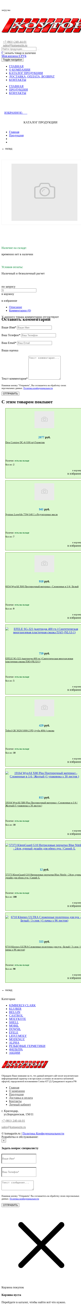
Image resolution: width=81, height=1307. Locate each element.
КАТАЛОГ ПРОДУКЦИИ (26, 73)
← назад (7, 148)
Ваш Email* (9, 342)
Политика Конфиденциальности (43, 1133)
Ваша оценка (10, 350)
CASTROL (16, 1015)
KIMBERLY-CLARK (22, 1005)
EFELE (13, 1032)
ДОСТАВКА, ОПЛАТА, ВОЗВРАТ (32, 76)
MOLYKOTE (17, 1019)
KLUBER (15, 1008)
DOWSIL (15, 1029)
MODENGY (17, 1039)
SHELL (14, 1022)
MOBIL (14, 1025)
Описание (15, 307)
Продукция (16, 135)
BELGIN (14, 1012)
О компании (17, 1091)
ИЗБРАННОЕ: (15, 112)
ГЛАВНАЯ (16, 66)
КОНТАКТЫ (17, 79)
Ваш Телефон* (11, 335)
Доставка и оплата (21, 1097)
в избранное (9, 300)
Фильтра (16, 1049)
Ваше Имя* (9, 327)
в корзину (8, 294)
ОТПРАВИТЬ (10, 393)
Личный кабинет (20, 1104)
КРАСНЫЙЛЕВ (49, 1136)
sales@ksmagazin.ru (15, 45)
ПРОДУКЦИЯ (18, 89)
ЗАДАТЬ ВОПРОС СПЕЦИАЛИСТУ (34, 105)
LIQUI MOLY (18, 1035)
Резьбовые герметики (27, 1046)
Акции (14, 1052)
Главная (14, 132)
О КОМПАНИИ (19, 69)
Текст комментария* (15, 378)
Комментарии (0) (20, 310)
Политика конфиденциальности (38, 388)
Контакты (15, 1101)
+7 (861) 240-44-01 (15, 41)
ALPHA (14, 1042)
